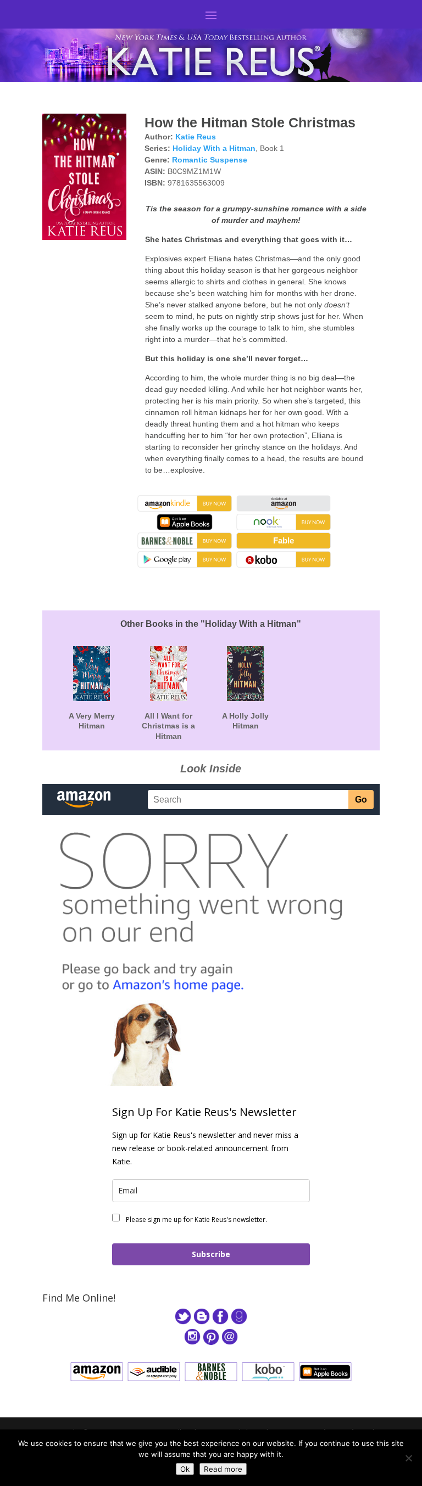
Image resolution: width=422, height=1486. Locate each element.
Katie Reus (195, 136)
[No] (408, 1458)
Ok (185, 1469)
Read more (223, 1469)
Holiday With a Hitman (214, 148)
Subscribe (211, 1254)
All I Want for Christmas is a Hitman (168, 725)
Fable (283, 540)
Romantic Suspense (209, 159)
